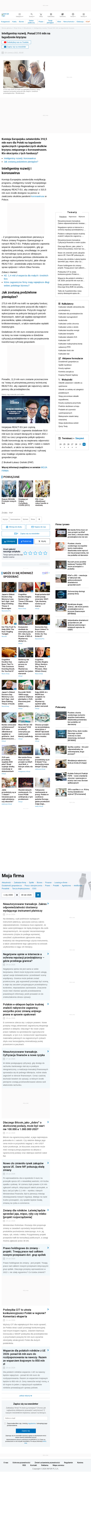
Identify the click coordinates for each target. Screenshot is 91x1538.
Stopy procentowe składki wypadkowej (68, 398)
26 (68, 444)
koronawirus (15, 519)
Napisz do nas (40, 527)
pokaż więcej (25, 1396)
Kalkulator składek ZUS (67, 337)
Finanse (48, 882)
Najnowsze (72, 216)
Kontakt (33, 1465)
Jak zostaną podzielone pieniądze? (21, 161)
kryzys (5, 519)
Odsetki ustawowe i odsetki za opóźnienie (70, 384)
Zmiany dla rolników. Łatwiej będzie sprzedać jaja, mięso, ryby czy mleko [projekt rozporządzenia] (72, 260)
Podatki (56, 886)
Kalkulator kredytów (66, 334)
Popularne (63, 216)
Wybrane (82, 216)
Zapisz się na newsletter (29, 534)
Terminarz (67, 438)
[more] (39, 519)
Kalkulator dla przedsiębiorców (70, 314)
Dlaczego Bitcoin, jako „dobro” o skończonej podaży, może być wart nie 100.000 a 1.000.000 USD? (71, 248)
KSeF (88, 22)
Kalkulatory (67, 303)
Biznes (21, 22)
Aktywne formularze (72, 358)
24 (60, 444)
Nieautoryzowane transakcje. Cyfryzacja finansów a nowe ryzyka (71, 241)
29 (80, 444)
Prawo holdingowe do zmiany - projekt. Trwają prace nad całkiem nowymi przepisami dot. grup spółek (72, 267)
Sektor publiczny (31, 22)
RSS (24, 1465)
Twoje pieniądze (50, 22)
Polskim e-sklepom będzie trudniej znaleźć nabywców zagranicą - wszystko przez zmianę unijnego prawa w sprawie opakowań (71, 235)
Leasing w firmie (60, 882)
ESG (34, 889)
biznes (25, 519)
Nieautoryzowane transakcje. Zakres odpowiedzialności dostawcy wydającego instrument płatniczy (72, 222)
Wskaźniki (67, 379)
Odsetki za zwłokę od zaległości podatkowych (71, 391)
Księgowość (5, 22)
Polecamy (60, 707)
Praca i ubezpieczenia (33, 886)
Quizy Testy (63, 426)
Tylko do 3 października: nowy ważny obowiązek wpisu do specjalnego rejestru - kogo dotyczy (72, 292)
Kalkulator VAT (64, 340)
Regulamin (68, 1462)
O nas (6, 1462)
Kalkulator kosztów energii (68, 330)
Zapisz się (26, 1431)
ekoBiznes (78, 886)
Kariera (80, 1462)
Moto (59, 22)
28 (76, 444)
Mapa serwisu (58, 1465)
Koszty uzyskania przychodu (69, 403)
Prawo (41, 22)
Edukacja (80, 22)
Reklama (44, 1465)
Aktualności (27, 28)
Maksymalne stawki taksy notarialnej (68, 418)
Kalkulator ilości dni (66, 350)
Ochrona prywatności (21, 1462)
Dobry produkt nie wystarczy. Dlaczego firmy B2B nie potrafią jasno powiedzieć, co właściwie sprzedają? (70, 286)
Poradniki (5, 889)
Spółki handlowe (65, 365)
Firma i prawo (62, 524)
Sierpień (79, 438)
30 (84, 444)
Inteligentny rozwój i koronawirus (20, 158)
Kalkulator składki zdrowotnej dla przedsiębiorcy (71, 308)
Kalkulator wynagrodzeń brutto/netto (68, 318)
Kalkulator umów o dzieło (68, 327)
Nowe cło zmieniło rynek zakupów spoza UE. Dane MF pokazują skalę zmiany (72, 254)
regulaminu (32, 1423)
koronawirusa (37, 196)
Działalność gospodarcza (68, 362)
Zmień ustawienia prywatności (47, 1462)
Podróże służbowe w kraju (68, 406)
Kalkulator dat (63, 354)
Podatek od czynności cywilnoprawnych (67, 411)
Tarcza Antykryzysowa (21, 889)
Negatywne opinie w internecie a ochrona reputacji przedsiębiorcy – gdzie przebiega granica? (71, 228)
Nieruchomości (68, 22)
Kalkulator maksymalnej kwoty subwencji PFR (70, 345)
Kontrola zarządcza (66, 372)
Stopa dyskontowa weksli (68, 423)
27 (72, 444)
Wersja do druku (15, 527)
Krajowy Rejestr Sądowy (68, 375)
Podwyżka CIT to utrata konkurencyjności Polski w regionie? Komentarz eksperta (69, 273)
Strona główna (7, 28)
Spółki (31, 882)
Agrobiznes (66, 886)
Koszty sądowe (64, 368)
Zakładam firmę (20, 882)
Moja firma (17, 28)
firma (33, 519)
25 (64, 444)
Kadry (14, 22)
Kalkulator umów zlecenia (68, 324)
